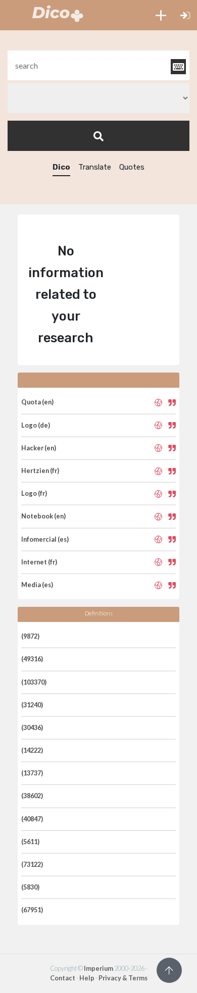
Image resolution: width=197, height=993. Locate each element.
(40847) (32, 819)
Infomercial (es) (45, 539)
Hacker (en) (38, 448)
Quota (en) (37, 402)
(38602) (32, 796)
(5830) (30, 887)
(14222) (32, 750)
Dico (61, 167)
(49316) (32, 659)
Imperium (98, 968)
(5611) (30, 842)
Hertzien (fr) (40, 470)
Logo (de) (35, 425)
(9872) (30, 636)
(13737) (32, 773)
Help (86, 978)
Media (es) (37, 585)
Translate (94, 167)
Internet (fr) (39, 562)
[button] (161, 15)
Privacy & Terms (122, 978)
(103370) (33, 682)
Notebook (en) (43, 516)
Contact (62, 978)
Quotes (131, 167)
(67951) (32, 910)
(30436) (32, 727)
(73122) (32, 864)
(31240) (32, 705)
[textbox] (98, 65)
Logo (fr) (34, 493)
